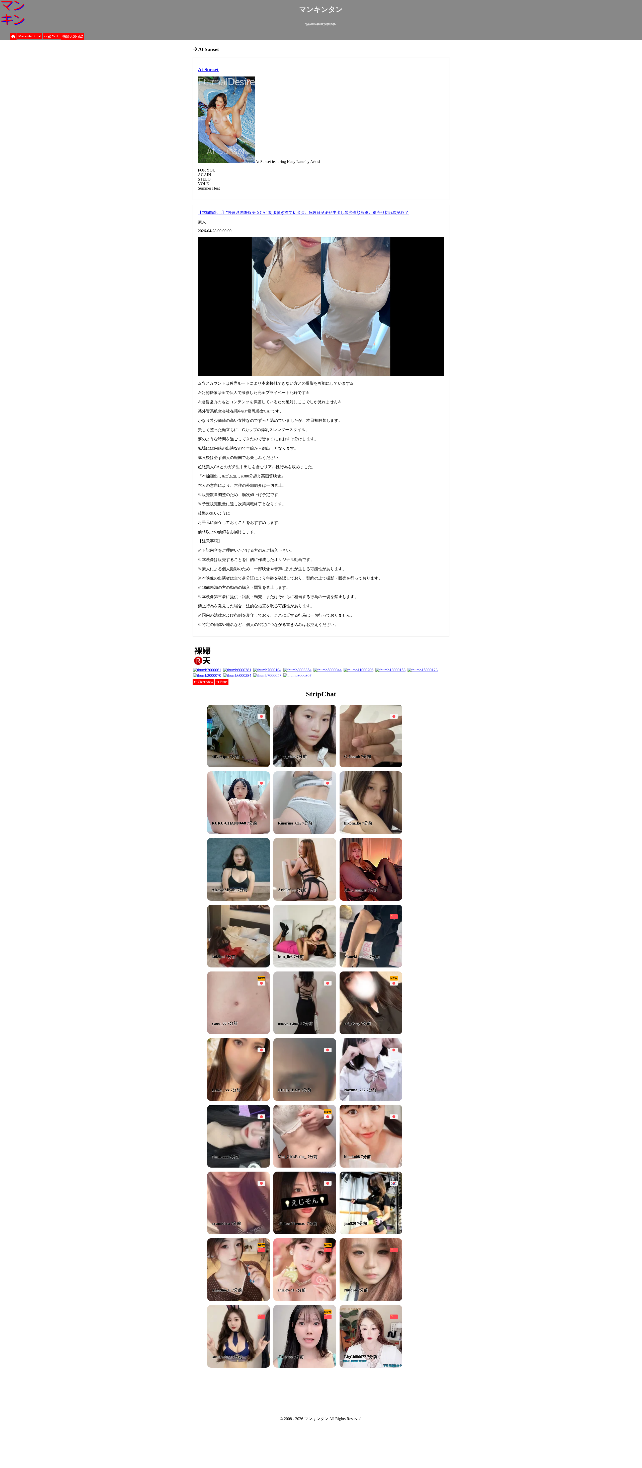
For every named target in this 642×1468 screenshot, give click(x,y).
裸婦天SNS (70, 36)
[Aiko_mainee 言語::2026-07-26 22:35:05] (371, 899)
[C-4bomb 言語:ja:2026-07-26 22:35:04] (371, 766)
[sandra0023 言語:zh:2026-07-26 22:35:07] (238, 1366)
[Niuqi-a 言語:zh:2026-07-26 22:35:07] (371, 1299)
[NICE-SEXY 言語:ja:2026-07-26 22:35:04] (305, 1099)
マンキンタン (321, 9)
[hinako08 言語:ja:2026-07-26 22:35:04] (371, 1166)
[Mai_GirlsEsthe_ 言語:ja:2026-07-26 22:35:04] (305, 1166)
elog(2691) (51, 36)
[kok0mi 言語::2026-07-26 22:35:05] (238, 966)
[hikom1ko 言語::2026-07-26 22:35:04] (371, 833)
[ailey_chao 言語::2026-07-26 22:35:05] (305, 766)
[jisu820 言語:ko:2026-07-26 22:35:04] (371, 1233)
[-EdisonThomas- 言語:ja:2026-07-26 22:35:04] (305, 1233)
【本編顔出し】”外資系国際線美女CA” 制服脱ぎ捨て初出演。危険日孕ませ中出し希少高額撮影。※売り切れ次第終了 (303, 212)
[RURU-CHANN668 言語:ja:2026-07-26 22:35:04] (238, 833)
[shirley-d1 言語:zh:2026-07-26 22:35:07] (305, 1299)
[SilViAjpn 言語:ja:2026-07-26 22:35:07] (238, 766)
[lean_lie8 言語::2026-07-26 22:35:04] (305, 966)
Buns (223, 682)
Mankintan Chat (29, 36)
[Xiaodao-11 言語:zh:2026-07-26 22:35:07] (238, 1299)
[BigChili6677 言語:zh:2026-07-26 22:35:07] (371, 1366)
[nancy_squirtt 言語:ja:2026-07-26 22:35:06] (305, 1033)
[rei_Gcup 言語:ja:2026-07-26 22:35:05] (371, 1033)
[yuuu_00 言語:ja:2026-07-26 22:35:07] (238, 1033)
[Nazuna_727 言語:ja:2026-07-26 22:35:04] (371, 1099)
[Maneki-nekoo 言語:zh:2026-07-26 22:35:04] (371, 966)
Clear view (205, 682)
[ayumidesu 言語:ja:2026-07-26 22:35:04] (238, 1233)
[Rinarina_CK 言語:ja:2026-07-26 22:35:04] (305, 833)
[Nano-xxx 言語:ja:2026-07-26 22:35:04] (238, 1166)
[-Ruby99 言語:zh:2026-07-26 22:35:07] (305, 1366)
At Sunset (208, 69)
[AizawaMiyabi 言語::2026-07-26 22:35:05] (238, 899)
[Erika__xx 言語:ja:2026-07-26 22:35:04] (238, 1099)
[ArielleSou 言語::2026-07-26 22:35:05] (305, 899)
